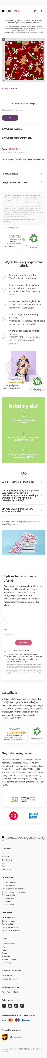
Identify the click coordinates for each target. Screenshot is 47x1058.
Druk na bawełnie (8, 886)
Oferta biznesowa (8, 918)
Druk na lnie (6, 901)
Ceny (3, 863)
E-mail (5, 629)
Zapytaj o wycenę (8, 921)
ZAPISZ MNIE (23, 643)
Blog (3, 866)
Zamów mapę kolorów (10, 927)
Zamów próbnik (7, 924)
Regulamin (6, 956)
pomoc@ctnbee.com (10, 524)
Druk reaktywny (8, 905)
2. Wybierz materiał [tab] (12, 128)
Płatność (5, 950)
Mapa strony (6, 962)
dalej (10, 118)
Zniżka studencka (8, 869)
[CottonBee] (14, 11)
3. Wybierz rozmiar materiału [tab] (17, 137)
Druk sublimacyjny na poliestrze (13, 892)
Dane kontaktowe (8, 944)
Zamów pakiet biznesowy (11, 930)
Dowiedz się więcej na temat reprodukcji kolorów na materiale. (20, 220)
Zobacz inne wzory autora (10, 228)
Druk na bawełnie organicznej (12, 889)
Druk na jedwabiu (8, 895)
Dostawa (5, 953)
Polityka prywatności (9, 959)
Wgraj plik (5, 857)
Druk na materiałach (9, 882)
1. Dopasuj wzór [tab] (10, 88)
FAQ (3, 947)
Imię (5, 618)
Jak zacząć (5, 853)
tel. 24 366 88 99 (8, 976)
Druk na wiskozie (8, 898)
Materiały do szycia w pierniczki (33, 32)
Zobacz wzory (7, 860)
